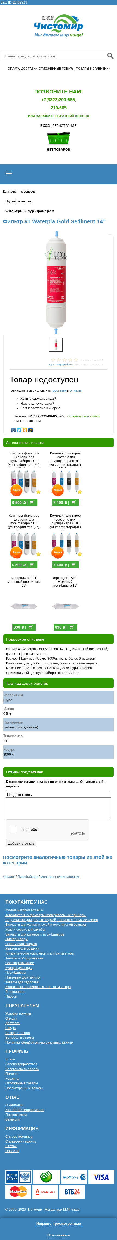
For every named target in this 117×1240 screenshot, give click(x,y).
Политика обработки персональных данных (39, 1042)
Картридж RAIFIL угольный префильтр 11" (24, 581)
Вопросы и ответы (19, 1037)
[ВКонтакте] (13, 429)
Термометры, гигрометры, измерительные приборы (45, 915)
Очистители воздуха (21, 944)
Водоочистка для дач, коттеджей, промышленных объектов (51, 920)
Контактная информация (24, 1110)
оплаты (76, 390)
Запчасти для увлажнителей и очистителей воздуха (45, 925)
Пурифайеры (18, 201)
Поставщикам (16, 1115)
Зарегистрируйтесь (61, 364)
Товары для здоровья (22, 982)
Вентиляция (14, 992)
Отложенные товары (21, 1083)
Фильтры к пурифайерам (29, 211)
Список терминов (18, 1137)
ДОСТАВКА (29, 68)
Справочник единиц (20, 1141)
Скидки (10, 1028)
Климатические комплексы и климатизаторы (39, 953)
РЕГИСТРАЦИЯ (64, 126)
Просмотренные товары (24, 1088)
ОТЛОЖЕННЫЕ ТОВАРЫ (57, 68)
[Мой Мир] (30, 429)
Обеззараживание (19, 963)
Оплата (11, 1018)
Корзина (12, 1079)
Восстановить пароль (22, 1069)
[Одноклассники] (25, 429)
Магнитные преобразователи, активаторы (38, 987)
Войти (10, 1059)
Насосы (11, 996)
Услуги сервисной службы (25, 929)
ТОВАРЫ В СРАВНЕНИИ (93, 68)
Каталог (9, 877)
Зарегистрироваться (21, 1064)
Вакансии (12, 1119)
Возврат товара (17, 1033)
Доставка (12, 1023)
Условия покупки (18, 1014)
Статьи (11, 1146)
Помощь (11, 1074)
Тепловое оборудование (24, 958)
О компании (14, 1105)
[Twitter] (19, 429)
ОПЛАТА (14, 68)
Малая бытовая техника (24, 910)
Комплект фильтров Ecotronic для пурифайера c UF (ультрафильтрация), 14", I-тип (65, 460)
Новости (12, 1151)
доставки (59, 390)
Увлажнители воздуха (22, 948)
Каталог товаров (19, 191)
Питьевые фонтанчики (23, 977)
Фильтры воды (16, 939)
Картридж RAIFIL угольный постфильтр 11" (65, 581)
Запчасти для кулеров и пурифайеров (34, 934)
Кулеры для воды (18, 968)
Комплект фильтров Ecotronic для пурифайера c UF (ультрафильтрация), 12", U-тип (24, 460)
